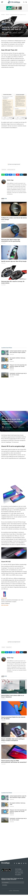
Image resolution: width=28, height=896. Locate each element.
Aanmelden (4, 885)
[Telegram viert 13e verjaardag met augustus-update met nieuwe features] (4, 366)
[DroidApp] (14, 2)
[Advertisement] (14, 81)
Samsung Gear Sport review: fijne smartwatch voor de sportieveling (10, 240)
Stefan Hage (9, 32)
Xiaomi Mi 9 (4, 598)
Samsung (4, 169)
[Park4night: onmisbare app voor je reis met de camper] (4, 375)
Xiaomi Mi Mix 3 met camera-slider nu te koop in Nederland (12, 696)
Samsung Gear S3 (11, 169)
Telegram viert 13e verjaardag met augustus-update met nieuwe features (18, 366)
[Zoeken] (26, 2)
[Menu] (2, 2)
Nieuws (7, 14)
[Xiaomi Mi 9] (4, 596)
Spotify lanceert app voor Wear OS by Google (13, 261)
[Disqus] (14, 306)
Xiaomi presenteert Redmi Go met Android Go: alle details (13, 717)
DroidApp (3, 14)
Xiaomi (3, 647)
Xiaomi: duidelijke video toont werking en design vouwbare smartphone (12, 739)
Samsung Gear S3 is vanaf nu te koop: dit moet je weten (12, 282)
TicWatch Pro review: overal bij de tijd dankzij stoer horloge (14, 218)
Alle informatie (4, 605)
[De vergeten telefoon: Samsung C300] (4, 359)
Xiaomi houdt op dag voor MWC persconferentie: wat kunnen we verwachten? (14, 761)
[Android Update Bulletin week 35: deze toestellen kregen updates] (4, 352)
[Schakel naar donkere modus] (24, 2)
